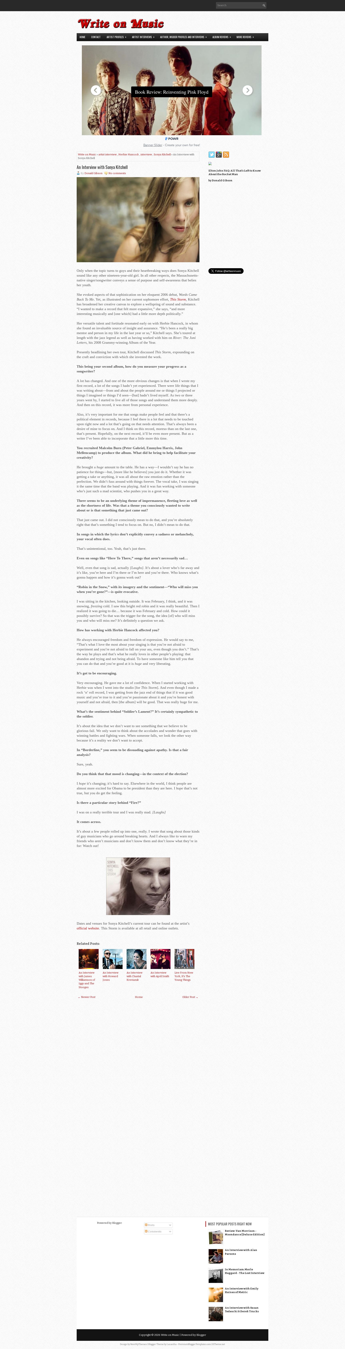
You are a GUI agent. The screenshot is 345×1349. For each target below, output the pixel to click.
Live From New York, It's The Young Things (183, 976)
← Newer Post (86, 997)
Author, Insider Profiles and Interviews (183, 37)
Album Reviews (221, 37)
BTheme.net (218, 1344)
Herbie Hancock (128, 154)
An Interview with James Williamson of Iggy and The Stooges (87, 980)
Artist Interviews (143, 37)
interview (146, 154)
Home (82, 37)
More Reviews (245, 37)
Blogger (117, 1222)
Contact (96, 37)
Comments (154, 1231)
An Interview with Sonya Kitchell (102, 167)
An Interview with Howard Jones (110, 976)
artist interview (107, 154)
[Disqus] (138, 1052)
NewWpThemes (138, 1344)
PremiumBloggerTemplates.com (194, 1344)
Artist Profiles (116, 37)
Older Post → (190, 997)
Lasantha (171, 1344)
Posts (151, 1225)
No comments (117, 173)
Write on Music (87, 154)
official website (88, 928)
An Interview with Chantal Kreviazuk (134, 976)
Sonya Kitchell (162, 154)
